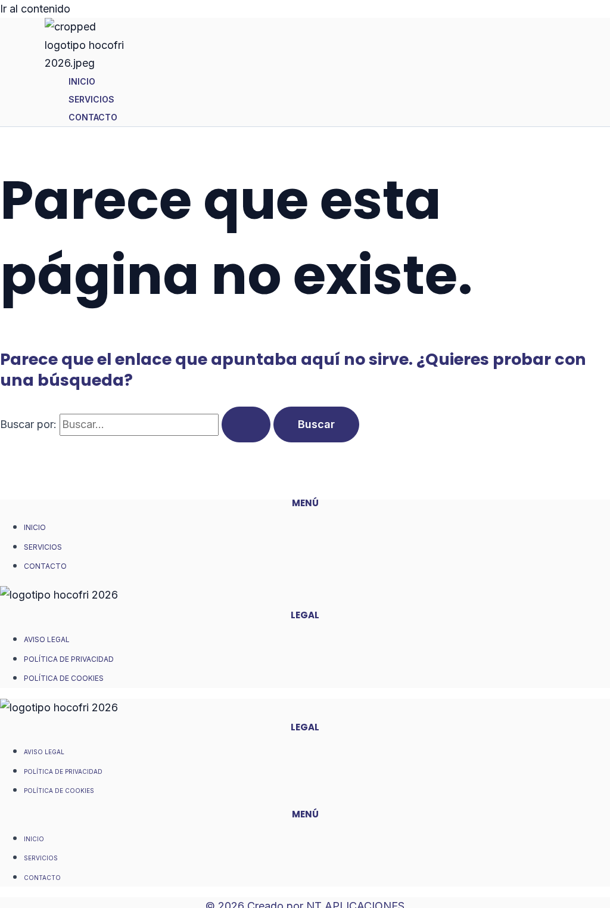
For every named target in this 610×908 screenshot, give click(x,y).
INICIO (82, 81)
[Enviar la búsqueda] (246, 424)
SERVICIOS (91, 99)
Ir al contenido (35, 8)
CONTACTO (93, 117)
